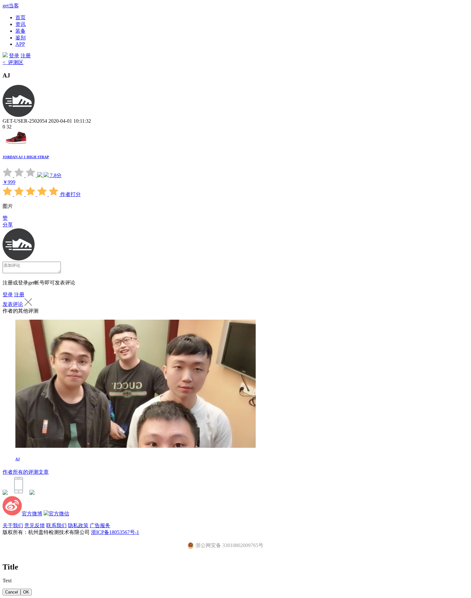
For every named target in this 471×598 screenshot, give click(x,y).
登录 (14, 55)
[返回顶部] (32, 493)
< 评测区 (13, 62)
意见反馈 (34, 525)
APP (20, 44)
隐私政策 (78, 525)
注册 (26, 55)
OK (26, 592)
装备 (20, 31)
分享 (8, 224)
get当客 (11, 5)
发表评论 (13, 304)
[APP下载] (18, 493)
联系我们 (56, 525)
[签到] (5, 493)
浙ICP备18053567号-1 (115, 532)
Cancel (11, 592)
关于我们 (13, 525)
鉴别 (20, 37)
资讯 (20, 24)
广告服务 (100, 525)
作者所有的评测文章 (26, 472)
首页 (20, 17)
